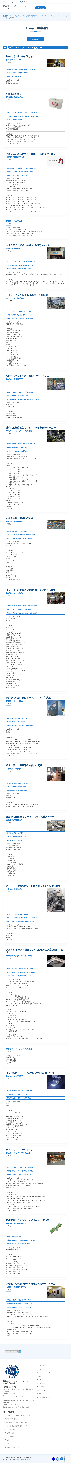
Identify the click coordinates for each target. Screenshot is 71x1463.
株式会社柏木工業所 (14, 1076)
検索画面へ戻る (35, 39)
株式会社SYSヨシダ (14, 521)
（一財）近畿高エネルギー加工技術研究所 (17, 1415)
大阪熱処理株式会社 (14, 820)
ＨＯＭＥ (41, 1369)
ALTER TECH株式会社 (15, 157)
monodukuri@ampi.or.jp (12, 2)
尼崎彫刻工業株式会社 (15, 97)
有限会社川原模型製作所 (16, 1287)
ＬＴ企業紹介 (42, 1386)
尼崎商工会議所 (9, 1433)
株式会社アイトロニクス (16, 60)
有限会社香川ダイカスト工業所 (19, 956)
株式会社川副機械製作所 (16, 1224)
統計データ (41, 1390)
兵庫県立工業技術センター (13, 1419)
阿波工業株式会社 (13, 249)
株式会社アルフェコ (14, 221)
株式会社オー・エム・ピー (17, 701)
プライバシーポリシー (44, 1397)
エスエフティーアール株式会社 (19, 431)
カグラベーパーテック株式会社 (19, 1049)
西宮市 (7, 1443)
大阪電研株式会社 (13, 769)
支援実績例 (41, 1383)
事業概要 (41, 1379)
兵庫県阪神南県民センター (13, 1447)
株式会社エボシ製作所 (15, 593)
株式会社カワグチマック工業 (18, 1153)
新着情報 (41, 1376)
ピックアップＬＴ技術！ (45, 1372)
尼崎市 (7, 1440)
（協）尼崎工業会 (10, 1429)
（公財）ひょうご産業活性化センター (16, 1422)
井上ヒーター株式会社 (15, 298)
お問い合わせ (40, 8)
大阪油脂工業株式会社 (15, 889)
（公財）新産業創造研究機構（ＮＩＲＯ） (17, 1426)
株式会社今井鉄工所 (14, 379)
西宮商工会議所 (9, 1436)
